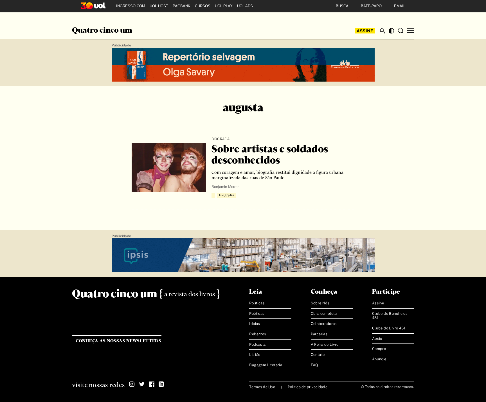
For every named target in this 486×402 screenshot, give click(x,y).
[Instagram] (132, 384)
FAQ (314, 365)
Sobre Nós (320, 303)
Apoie (377, 338)
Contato (318, 354)
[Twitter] (142, 384)
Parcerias (319, 334)
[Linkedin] (161, 384)
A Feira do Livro (325, 344)
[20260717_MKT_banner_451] (243, 65)
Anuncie (379, 359)
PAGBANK (181, 6)
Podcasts (257, 344)
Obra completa (324, 313)
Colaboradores (324, 324)
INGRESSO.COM (130, 6)
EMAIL (399, 6)
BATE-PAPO (371, 6)
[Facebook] (151, 384)
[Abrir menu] (410, 30)
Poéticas (256, 313)
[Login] (382, 30)
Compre (379, 349)
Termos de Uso (262, 387)
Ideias (254, 324)
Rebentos (257, 334)
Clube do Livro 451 (388, 328)
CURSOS (202, 6)
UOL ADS (245, 6)
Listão (254, 354)
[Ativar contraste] (391, 30)
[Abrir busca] (400, 30)
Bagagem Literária (265, 365)
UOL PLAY (224, 6)
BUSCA (342, 6)
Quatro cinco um (102, 30)
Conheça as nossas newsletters (118, 341)
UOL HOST (159, 6)
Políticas (257, 303)
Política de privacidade (307, 387)
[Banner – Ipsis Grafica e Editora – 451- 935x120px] (243, 255)
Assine (365, 30)
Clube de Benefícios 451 (390, 315)
